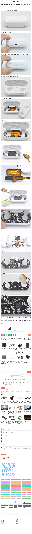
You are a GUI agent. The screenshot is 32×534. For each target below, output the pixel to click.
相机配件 (17, 521)
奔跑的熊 (5, 479)
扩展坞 (5, 490)
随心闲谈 (17, 524)
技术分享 (17, 520)
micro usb (5, 496)
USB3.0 (16, 483)
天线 (5, 494)
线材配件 (17, 522)
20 (15, 507)
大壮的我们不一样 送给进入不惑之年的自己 (4, 411)
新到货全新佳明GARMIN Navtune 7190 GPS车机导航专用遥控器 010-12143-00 (4, 421)
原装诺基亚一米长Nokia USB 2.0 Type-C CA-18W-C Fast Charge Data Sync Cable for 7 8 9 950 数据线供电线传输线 (4, 402)
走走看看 (16, 479)
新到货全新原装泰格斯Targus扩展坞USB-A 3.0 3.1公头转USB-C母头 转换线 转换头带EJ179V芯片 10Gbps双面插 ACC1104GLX (12, 412)
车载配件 (3, 524)
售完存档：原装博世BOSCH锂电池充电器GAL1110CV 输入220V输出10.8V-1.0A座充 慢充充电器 (20, 361)
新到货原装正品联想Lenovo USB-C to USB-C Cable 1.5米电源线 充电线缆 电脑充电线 (23, 339)
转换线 (26, 483)
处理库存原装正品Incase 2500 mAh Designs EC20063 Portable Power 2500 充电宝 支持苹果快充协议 (27, 349)
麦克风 (26, 492)
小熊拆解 (17, 518)
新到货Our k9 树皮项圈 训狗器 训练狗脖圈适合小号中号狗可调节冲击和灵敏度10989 (20, 412)
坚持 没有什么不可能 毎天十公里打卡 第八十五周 (27, 421)
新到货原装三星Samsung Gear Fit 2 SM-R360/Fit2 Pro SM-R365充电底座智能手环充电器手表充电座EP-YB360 (4, 350)
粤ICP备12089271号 (18, 531)
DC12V (26, 496)
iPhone (26, 498)
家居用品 (3, 518)
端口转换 (26, 479)
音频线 (5, 492)
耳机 (26, 481)
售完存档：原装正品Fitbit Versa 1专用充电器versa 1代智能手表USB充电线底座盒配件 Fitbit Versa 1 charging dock (12, 350)
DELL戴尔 (16, 498)
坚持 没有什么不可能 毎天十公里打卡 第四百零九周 (27, 411)
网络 (16, 494)
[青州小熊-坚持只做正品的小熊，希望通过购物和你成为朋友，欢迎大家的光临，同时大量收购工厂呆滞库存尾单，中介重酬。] (16, 1)
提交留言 (29, 372)
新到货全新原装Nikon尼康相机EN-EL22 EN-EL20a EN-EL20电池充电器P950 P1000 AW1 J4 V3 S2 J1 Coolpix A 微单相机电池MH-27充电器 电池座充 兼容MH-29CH (20, 351)
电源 (5, 483)
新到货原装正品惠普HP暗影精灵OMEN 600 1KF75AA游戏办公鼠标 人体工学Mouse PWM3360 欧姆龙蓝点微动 (12, 402)
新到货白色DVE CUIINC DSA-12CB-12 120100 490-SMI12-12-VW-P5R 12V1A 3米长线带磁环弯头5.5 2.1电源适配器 (20, 402)
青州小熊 (16, 320)
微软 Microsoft (26, 490)
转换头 (26, 494)
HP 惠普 (16, 492)
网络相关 (3, 523)
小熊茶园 (17, 519)
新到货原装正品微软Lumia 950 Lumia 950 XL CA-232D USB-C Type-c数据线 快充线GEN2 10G (27, 402)
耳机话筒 (17, 523)
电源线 (16, 481)
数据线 (5, 498)
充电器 (2, 323)
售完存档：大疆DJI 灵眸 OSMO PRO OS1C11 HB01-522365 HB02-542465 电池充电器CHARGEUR (27, 361)
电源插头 (16, 496)
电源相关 (3, 521)
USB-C (5, 481)
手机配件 (3, 520)
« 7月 (2, 511)
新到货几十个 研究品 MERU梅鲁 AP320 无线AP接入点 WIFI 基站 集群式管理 (8, 339)
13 (15, 506)
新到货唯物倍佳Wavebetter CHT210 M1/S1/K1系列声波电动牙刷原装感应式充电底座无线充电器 (12, 361)
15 (24, 506)
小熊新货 (3, 519)
